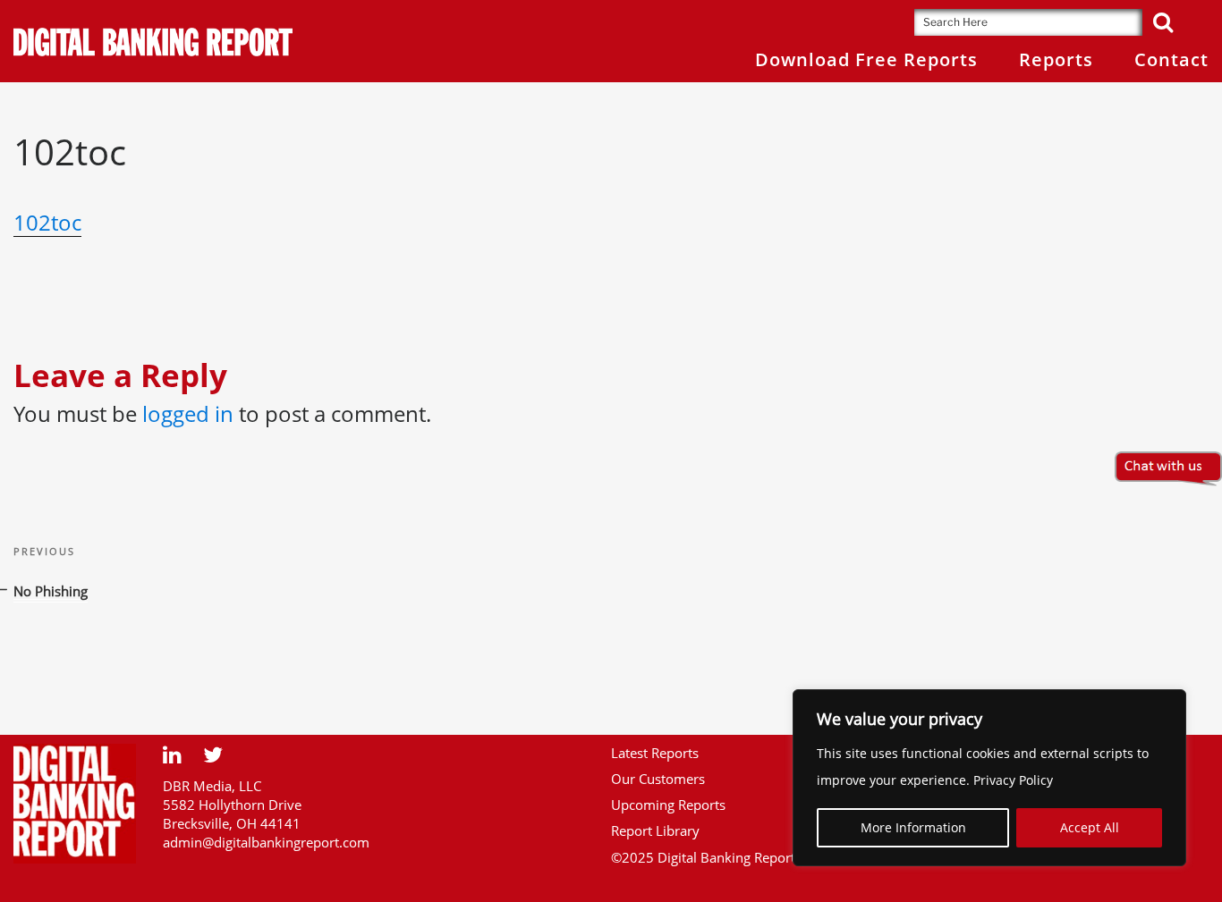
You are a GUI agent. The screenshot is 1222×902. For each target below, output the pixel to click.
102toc (47, 222)
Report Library (655, 830)
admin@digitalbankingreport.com (266, 842)
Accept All (1089, 827)
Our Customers (658, 779)
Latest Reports (655, 753)
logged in (187, 413)
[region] (989, 777)
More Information (913, 827)
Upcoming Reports (668, 804)
